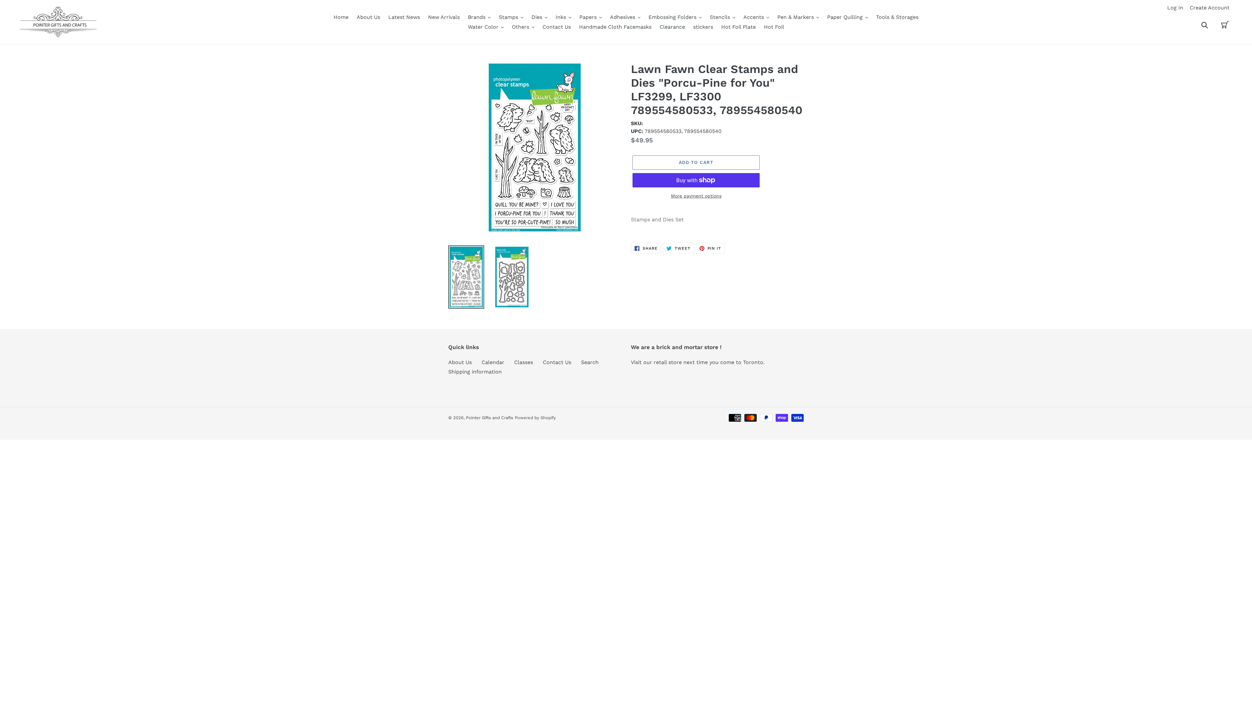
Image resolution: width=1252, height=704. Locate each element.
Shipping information (475, 372)
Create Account (1210, 8)
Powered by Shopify (535, 417)
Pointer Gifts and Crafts (489, 417)
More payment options (696, 195)
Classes (523, 362)
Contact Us (557, 362)
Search (590, 362)
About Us (460, 362)
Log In (1175, 8)
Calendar (493, 362)
